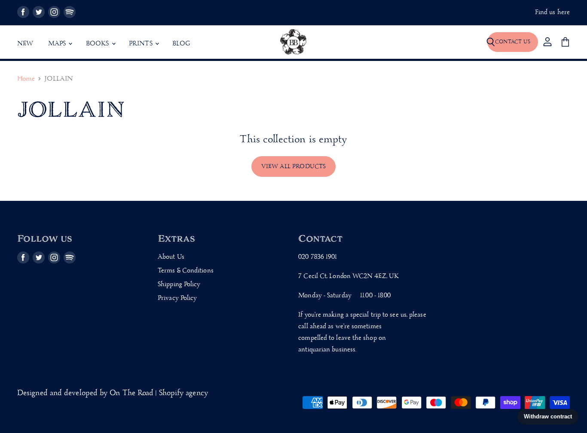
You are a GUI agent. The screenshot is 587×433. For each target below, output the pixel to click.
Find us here (552, 13)
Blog (181, 43)
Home (26, 79)
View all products (293, 166)
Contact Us (512, 42)
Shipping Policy (179, 284)
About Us (171, 257)
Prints (141, 43)
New (25, 43)
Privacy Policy (177, 298)
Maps (58, 43)
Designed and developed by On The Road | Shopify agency (112, 393)
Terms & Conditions (186, 271)
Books (98, 43)
